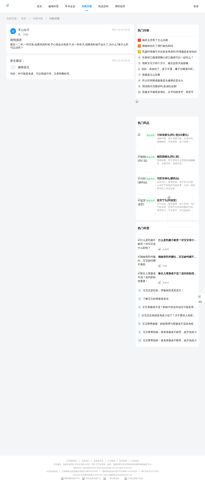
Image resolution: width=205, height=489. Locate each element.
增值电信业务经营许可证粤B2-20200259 (119, 471)
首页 (39, 6)
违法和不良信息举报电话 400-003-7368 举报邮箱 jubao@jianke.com (102, 475)
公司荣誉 (111, 461)
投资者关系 (98, 461)
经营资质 (123, 461)
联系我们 (86, 461)
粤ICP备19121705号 (150, 471)
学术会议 (70, 6)
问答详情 (54, 18)
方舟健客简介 (72, 461)
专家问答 (87, 6)
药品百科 (103, 6)
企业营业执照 (52, 471)
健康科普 (53, 6)
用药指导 (120, 6)
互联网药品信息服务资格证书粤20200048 (80, 471)
